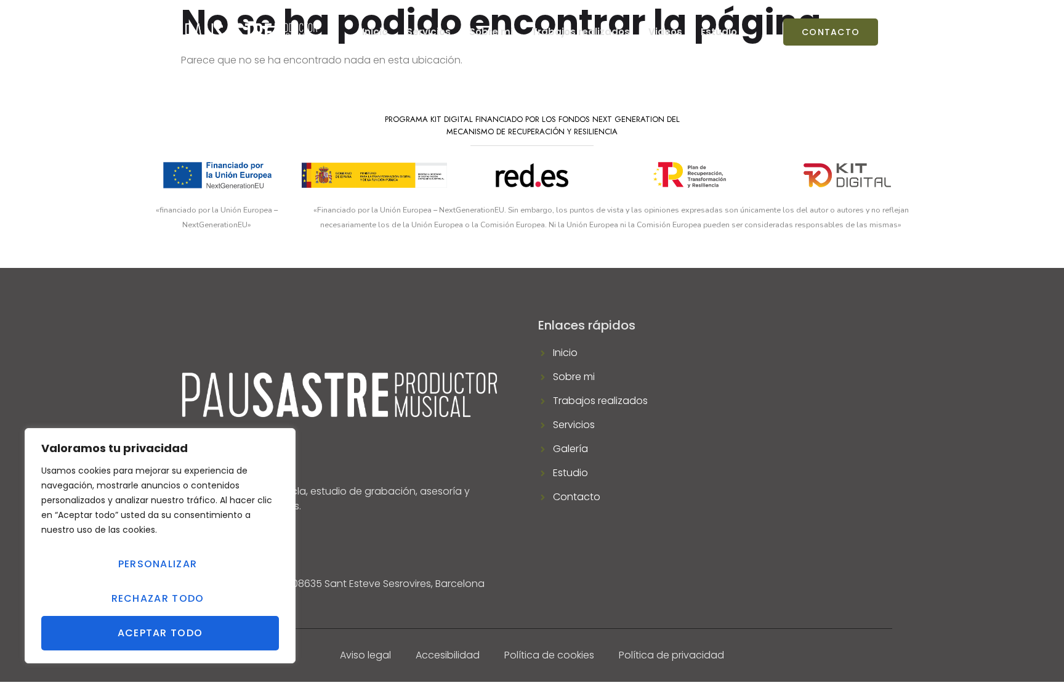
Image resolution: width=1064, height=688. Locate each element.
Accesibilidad (448, 655)
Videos (665, 31)
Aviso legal (365, 655)
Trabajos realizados (580, 31)
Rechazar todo (157, 598)
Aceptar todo (160, 633)
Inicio (375, 31)
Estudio (719, 31)
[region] (160, 545)
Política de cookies (549, 655)
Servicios (428, 31)
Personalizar (158, 564)
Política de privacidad (671, 655)
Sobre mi (491, 31)
